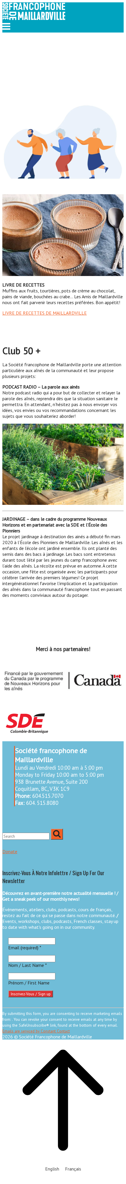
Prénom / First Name (29, 983)
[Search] (57, 834)
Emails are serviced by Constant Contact (36, 1031)
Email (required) (24, 947)
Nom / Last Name (27, 965)
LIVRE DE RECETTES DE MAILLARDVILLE (44, 313)
